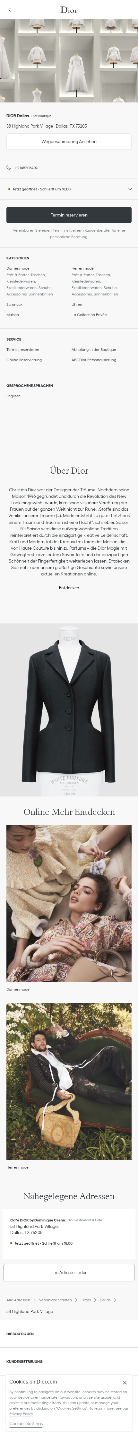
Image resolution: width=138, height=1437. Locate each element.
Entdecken (69, 587)
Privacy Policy (21, 1414)
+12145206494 (26, 168)
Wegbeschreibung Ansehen (51, 138)
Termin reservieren (69, 214)
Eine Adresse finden (69, 1272)
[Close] (125, 1382)
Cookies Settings (26, 1423)
